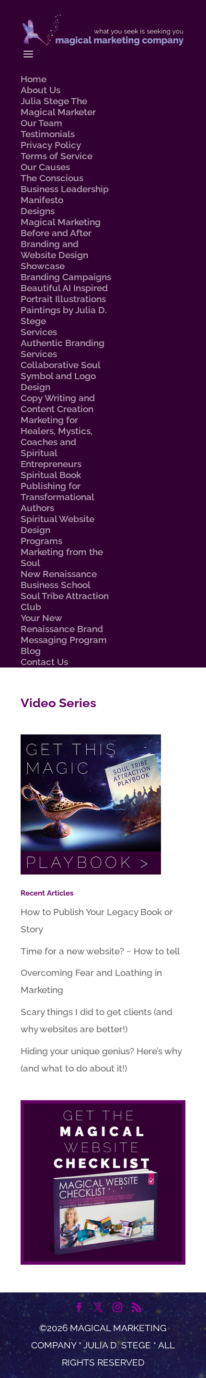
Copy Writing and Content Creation (58, 403)
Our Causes (45, 167)
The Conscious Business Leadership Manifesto (65, 189)
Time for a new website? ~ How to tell (100, 951)
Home (33, 79)
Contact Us (44, 661)
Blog (31, 650)
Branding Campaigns (66, 277)
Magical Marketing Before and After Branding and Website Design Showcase (61, 244)
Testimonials (48, 134)
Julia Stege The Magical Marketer (58, 106)
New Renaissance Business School (59, 579)
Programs (41, 541)
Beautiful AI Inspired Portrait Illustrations (64, 293)
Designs (38, 211)
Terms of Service (56, 156)
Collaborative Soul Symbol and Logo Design (60, 376)
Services (39, 332)
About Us (40, 90)
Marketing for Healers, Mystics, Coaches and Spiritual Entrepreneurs (56, 442)
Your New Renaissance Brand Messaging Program (64, 628)
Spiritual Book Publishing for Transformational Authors (57, 491)
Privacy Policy (51, 145)
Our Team (41, 123)
